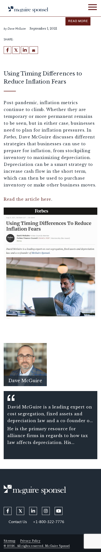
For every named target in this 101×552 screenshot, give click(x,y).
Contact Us (18, 521)
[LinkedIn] (24, 50)
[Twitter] (16, 50)
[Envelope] (33, 50)
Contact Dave (25, 373)
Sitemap (9, 540)
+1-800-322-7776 (48, 521)
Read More (78, 21)
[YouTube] (59, 511)
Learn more (25, 363)
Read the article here (27, 199)
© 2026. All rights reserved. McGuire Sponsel (37, 546)
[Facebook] (7, 50)
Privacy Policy (30, 540)
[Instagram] (46, 511)
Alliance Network (55, 3)
